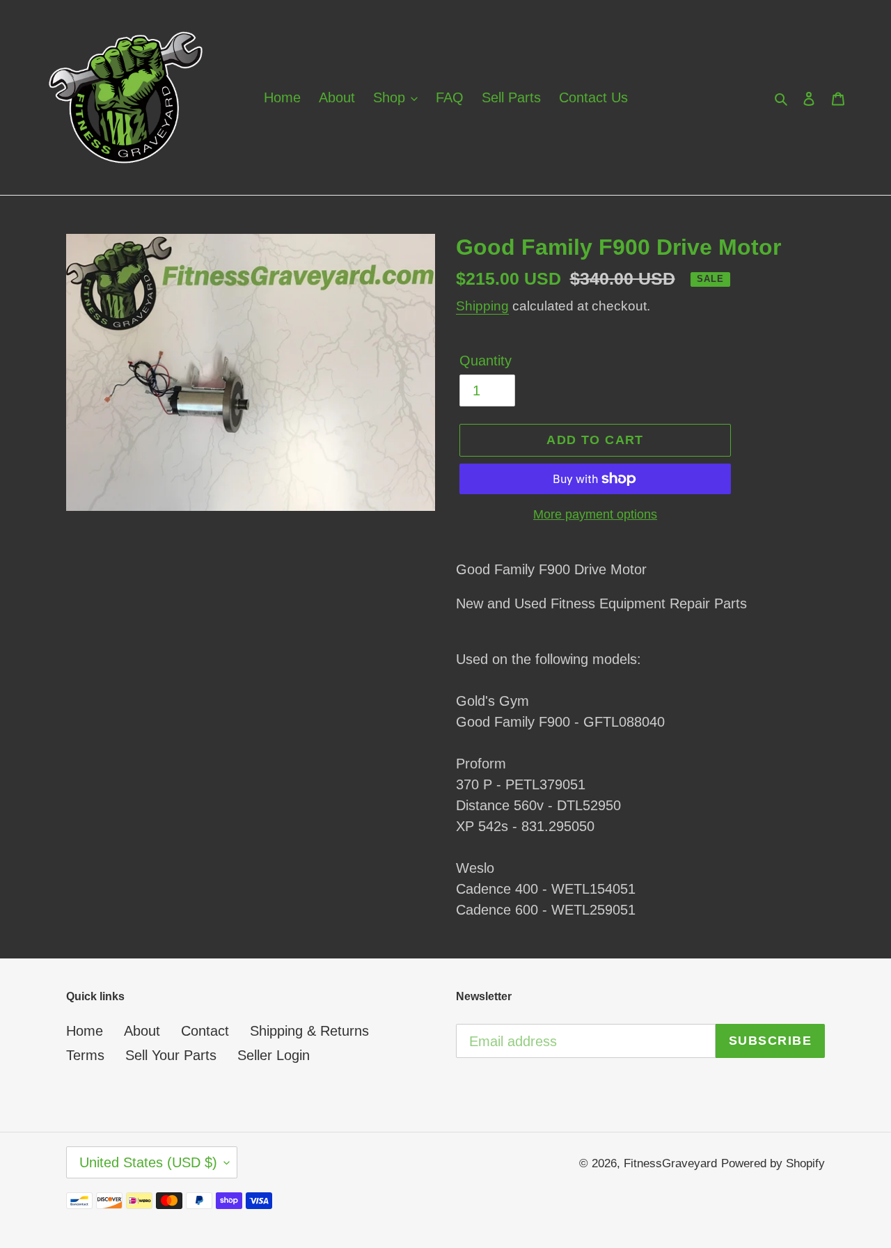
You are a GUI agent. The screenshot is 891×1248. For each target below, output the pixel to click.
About (142, 1030)
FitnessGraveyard (670, 1163)
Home (84, 1030)
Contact (205, 1030)
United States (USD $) (148, 1162)
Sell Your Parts (170, 1055)
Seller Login (273, 1055)
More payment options (595, 514)
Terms (85, 1055)
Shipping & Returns (309, 1030)
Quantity (485, 360)
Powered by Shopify (773, 1163)
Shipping (482, 306)
